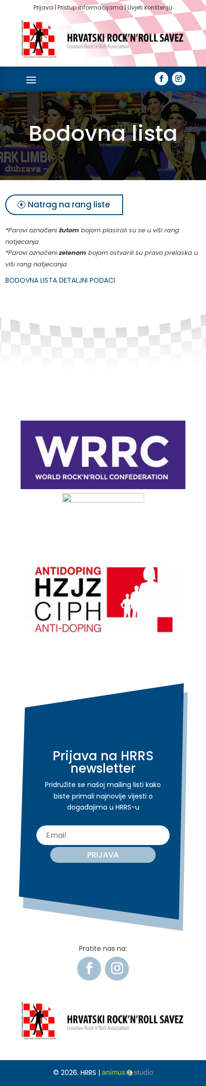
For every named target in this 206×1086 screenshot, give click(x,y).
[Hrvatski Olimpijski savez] (103, 500)
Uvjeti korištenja (149, 7)
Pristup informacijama (90, 7)
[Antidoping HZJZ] (103, 631)
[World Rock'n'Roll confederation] (103, 487)
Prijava (43, 7)
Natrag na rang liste (69, 204)
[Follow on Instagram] (178, 78)
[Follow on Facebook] (161, 78)
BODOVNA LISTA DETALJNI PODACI (60, 280)
